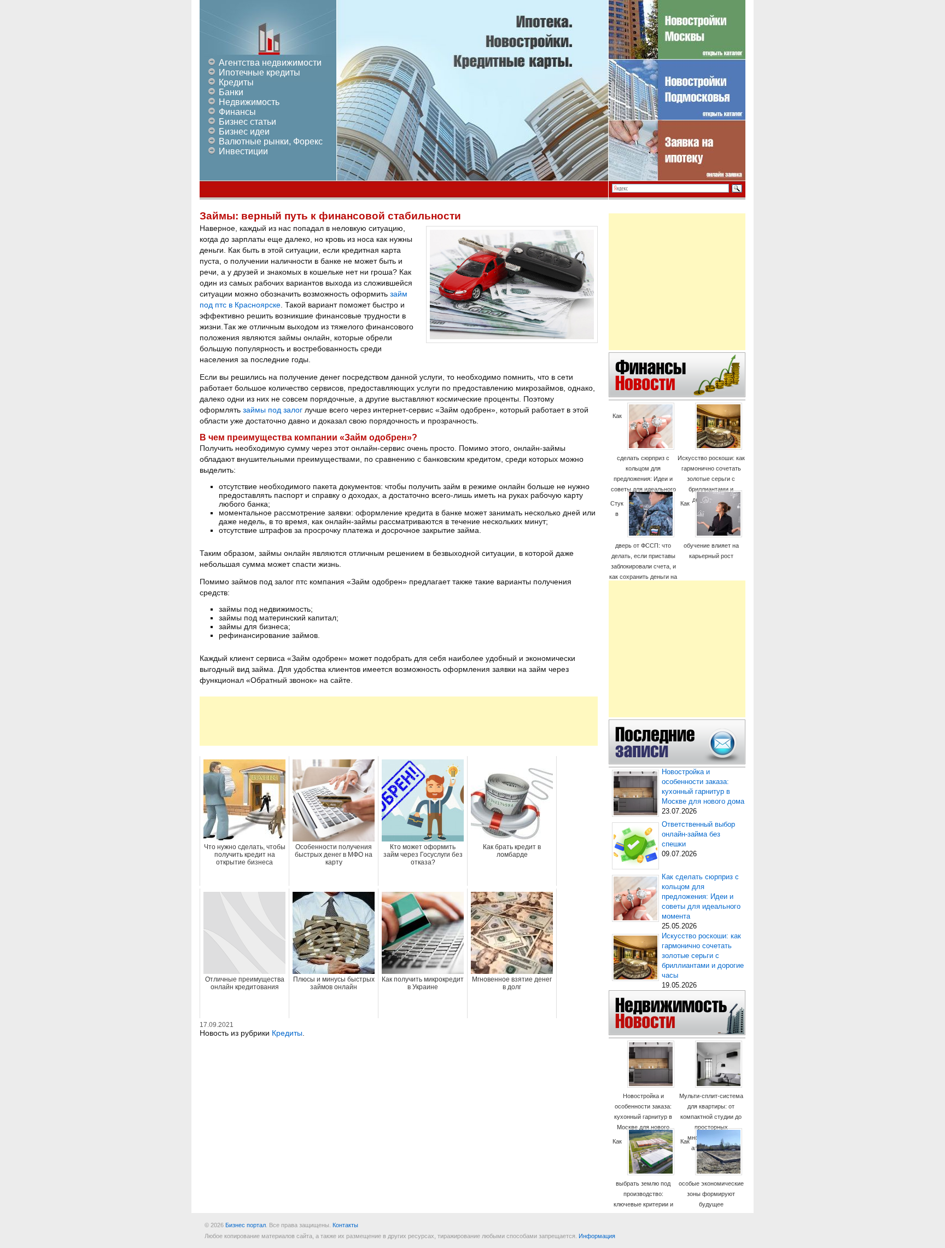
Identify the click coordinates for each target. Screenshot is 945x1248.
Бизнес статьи (247, 121)
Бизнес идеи (244, 131)
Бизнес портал (245, 1225)
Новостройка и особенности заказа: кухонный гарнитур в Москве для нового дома (643, 1117)
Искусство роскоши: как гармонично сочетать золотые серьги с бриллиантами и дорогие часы (711, 479)
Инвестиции (243, 151)
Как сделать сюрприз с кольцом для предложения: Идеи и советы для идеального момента (643, 458)
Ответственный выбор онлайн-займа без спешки (698, 834)
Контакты (345, 1225)
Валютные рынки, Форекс (271, 141)
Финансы (237, 112)
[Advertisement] (399, 721)
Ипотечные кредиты (259, 72)
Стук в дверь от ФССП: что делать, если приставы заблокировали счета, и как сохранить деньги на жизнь (643, 545)
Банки (231, 92)
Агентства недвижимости (270, 62)
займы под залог (272, 409)
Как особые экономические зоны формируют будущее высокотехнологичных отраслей (711, 1183)
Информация (597, 1236)
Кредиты (236, 82)
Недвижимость (249, 102)
